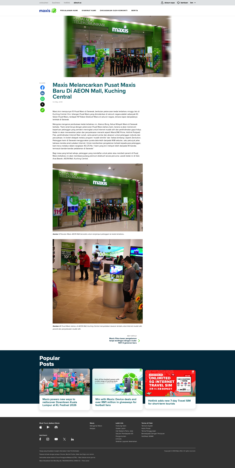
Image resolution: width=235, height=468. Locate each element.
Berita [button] (134, 10)
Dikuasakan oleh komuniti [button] (114, 10)
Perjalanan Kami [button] (69, 10)
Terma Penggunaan (148, 431)
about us (77, 2)
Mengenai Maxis (96, 426)
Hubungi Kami (121, 426)
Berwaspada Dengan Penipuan (153, 434)
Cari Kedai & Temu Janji (124, 431)
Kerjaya (92, 428)
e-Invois (118, 439)
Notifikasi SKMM (147, 436)
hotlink (67, 2)
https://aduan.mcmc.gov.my (86, 457)
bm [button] (191, 2)
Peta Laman (85, 461)
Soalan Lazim (120, 428)
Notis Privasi (145, 428)
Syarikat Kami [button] (89, 10)
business (56, 2)
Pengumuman (121, 436)
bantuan (184, 2)
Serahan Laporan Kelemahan (126, 441)
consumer (43, 2)
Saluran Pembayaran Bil (124, 434)
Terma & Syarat (147, 426)
